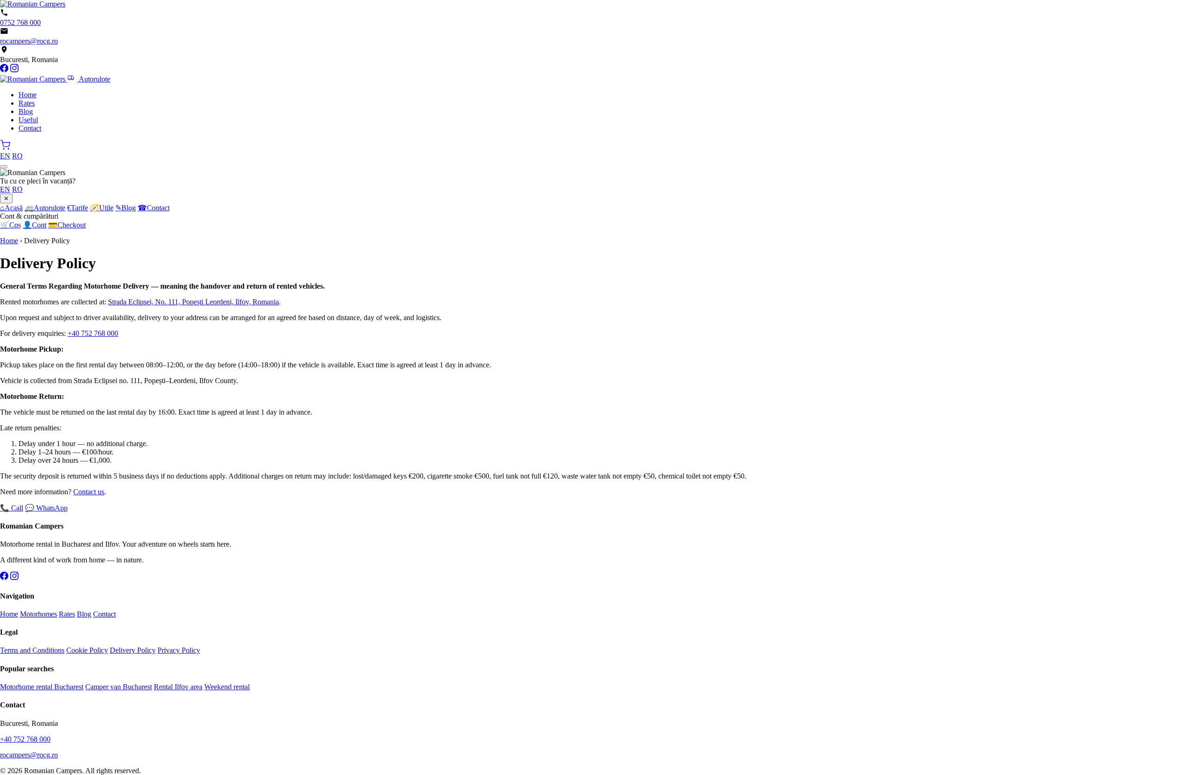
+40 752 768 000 (93, 333)
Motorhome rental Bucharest (41, 687)
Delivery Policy (133, 650)
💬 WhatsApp (46, 508)
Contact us (88, 492)
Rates (27, 103)
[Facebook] (4, 70)
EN (5, 156)
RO (17, 156)
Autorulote (93, 79)
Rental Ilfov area (178, 687)
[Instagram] (14, 70)
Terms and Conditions (32, 650)
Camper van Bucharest (118, 687)
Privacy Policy (179, 650)
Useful (28, 120)
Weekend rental (227, 687)
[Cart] (5, 147)
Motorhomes (38, 614)
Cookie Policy (87, 650)
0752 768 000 (20, 22)
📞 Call (11, 508)
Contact (30, 128)
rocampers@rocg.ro (29, 41)
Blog (26, 111)
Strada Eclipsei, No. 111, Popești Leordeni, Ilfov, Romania (193, 302)
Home (28, 95)
